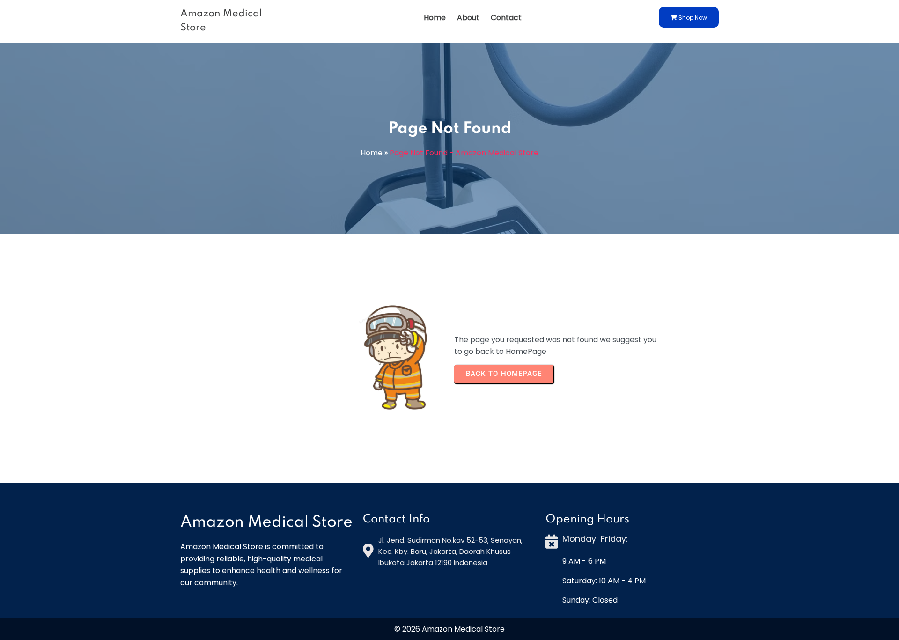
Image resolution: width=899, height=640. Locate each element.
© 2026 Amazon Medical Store (449, 629)
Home (372, 152)
